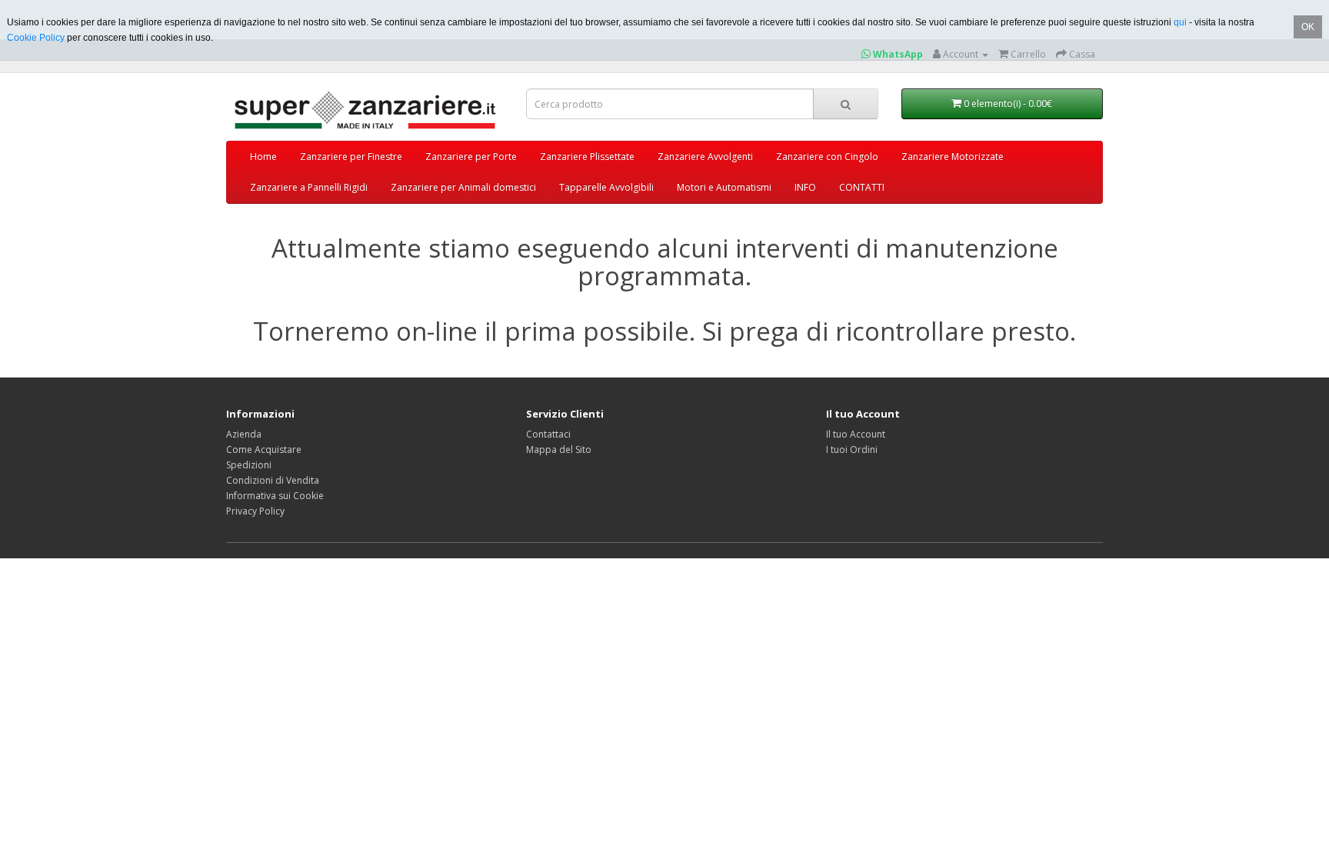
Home (263, 156)
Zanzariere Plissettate (587, 156)
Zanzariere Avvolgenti (705, 156)
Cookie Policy (36, 37)
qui (1180, 22)
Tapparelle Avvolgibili (606, 187)
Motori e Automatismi (724, 187)
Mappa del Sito (558, 449)
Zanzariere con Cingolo (827, 156)
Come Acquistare (263, 449)
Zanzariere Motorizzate (952, 156)
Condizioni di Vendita (272, 480)
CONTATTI (861, 187)
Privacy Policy (255, 511)
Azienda (243, 434)
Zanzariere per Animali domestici (463, 187)
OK (1307, 27)
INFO (805, 187)
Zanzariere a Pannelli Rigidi (309, 187)
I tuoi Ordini (852, 449)
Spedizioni (248, 464)
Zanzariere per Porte (471, 156)
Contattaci (548, 434)
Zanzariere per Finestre (351, 156)
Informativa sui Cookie (275, 495)
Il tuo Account (855, 434)
